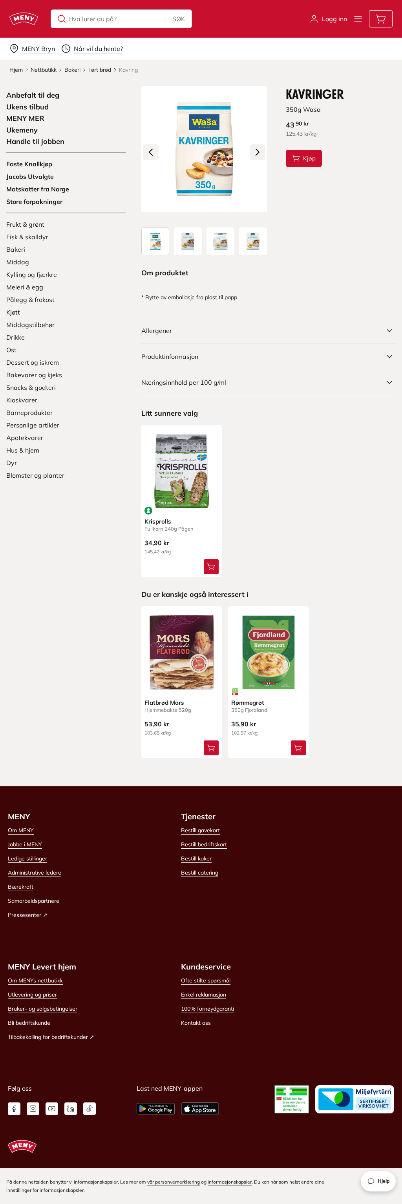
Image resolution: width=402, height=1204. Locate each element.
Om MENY (21, 830)
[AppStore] (200, 1108)
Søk (178, 19)
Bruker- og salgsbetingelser (42, 1008)
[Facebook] (14, 1108)
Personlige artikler (32, 425)
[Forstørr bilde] (204, 149)
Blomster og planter (35, 475)
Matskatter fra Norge (37, 189)
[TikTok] (89, 1108)
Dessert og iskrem (32, 362)
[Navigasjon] (358, 19)
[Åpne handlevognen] (381, 18)
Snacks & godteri (31, 387)
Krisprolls (157, 521)
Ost (11, 350)
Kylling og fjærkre (31, 274)
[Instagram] (33, 1108)
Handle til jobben (35, 141)
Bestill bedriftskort (204, 844)
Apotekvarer (24, 438)
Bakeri (15, 249)
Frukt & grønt (25, 224)
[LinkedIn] (70, 1108)
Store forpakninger (34, 202)
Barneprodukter (29, 412)
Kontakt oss (196, 1022)
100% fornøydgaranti (207, 1008)
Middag (17, 262)
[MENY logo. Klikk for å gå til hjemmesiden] (23, 19)
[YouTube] (52, 1108)
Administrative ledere (34, 872)
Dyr (11, 463)
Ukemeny (22, 130)
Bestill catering (199, 872)
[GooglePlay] (156, 1108)
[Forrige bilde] (151, 152)
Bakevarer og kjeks (34, 375)
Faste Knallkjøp (29, 164)
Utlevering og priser (32, 994)
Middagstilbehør (30, 325)
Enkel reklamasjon (203, 994)
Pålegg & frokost (30, 300)
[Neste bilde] (257, 152)
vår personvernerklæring (173, 1182)
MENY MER (25, 118)
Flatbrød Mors (164, 702)
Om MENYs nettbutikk (35, 980)
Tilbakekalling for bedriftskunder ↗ (51, 1036)
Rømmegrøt (247, 702)
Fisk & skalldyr (27, 237)
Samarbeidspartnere (33, 900)
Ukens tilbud (27, 107)
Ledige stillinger (27, 858)
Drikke (15, 337)
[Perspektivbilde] (253, 241)
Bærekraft (20, 886)
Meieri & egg (24, 287)
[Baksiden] (220, 241)
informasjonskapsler (230, 1182)
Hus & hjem (22, 450)
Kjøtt (13, 312)
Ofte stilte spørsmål (205, 980)
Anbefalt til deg (32, 95)
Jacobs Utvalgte (30, 176)
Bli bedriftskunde (29, 1022)
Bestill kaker (196, 858)
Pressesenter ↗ (28, 914)
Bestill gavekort (200, 830)
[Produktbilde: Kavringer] (155, 241)
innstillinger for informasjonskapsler (45, 1190)
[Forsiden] (188, 241)
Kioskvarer (21, 400)
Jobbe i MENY (25, 844)
